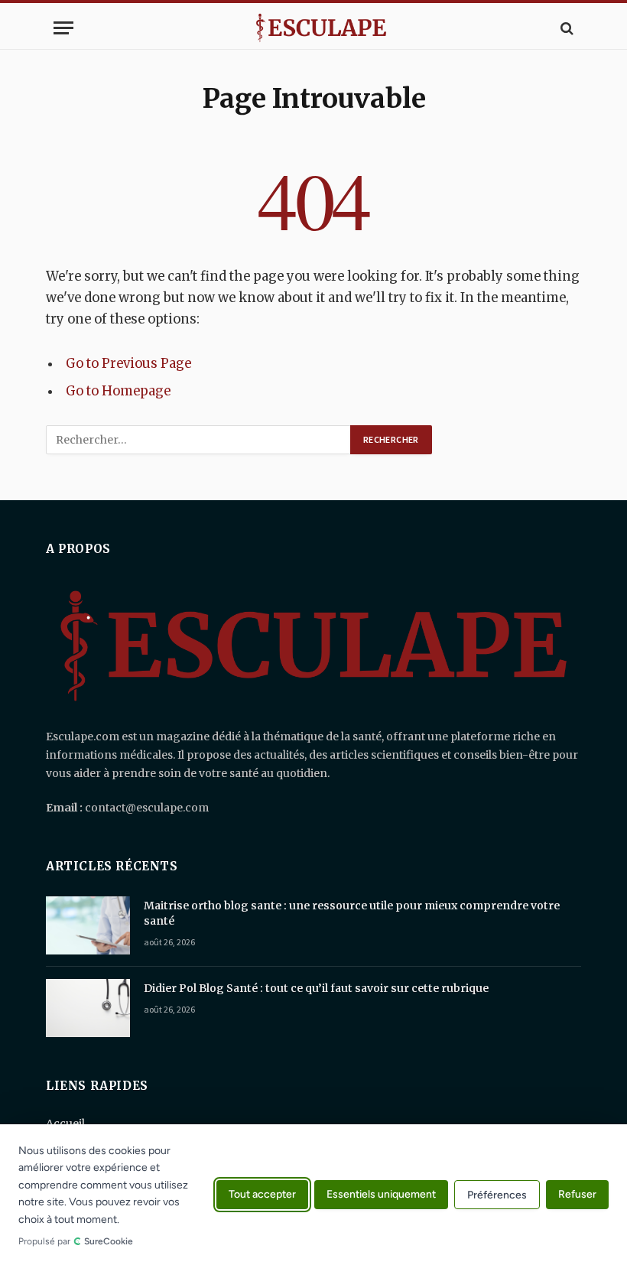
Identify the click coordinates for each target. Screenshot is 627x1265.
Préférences (497, 1195)
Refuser (577, 1195)
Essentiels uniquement (381, 1195)
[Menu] (63, 28)
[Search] (565, 28)
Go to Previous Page (128, 364)
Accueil (65, 1123)
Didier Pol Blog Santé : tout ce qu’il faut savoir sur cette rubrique (316, 988)
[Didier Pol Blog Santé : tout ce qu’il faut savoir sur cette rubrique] (88, 1008)
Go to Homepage (118, 391)
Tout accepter (262, 1195)
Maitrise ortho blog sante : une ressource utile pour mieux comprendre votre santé (352, 913)
